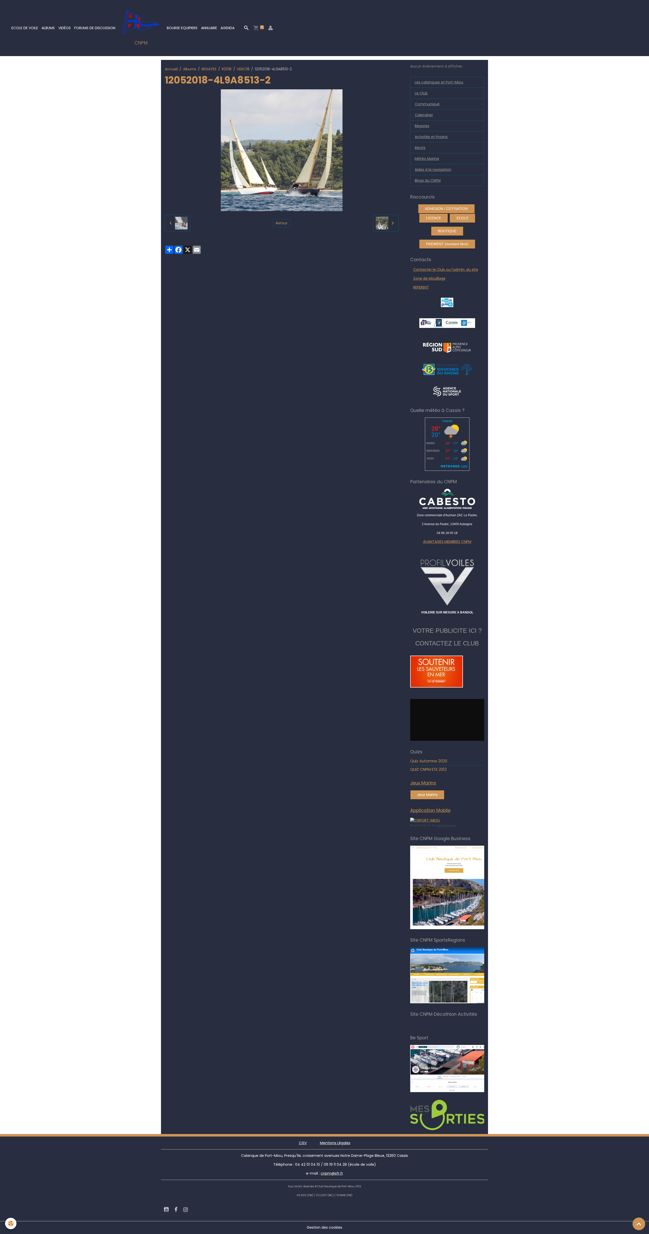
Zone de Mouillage (429, 278)
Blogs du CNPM (428, 180)
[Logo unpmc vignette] (447, 302)
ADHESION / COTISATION (446, 209)
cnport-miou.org (446, 825)
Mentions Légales (335, 1142)
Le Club (421, 93)
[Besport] (452, 1068)
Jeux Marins (427, 794)
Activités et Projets (431, 136)
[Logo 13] (447, 368)
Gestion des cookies (324, 1227)
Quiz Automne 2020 (428, 761)
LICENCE (433, 218)
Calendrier (424, 115)
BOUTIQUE (447, 231)
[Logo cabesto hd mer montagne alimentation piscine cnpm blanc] (447, 499)
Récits (420, 147)
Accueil (171, 69)
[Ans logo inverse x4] (447, 390)
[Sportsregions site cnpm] (454, 975)
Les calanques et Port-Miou (439, 82)
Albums (48, 27)
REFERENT (421, 287)
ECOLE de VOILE (24, 27)
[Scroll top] (639, 1224)
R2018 (226, 69)
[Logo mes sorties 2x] (454, 1114)
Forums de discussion (94, 27)
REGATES (209, 69)
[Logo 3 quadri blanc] (447, 346)
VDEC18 (243, 69)
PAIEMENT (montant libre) (447, 244)
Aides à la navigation (433, 169)
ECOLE (462, 218)
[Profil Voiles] (447, 581)
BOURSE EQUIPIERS (182, 27)
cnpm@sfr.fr (332, 1173)
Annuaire (209, 27)
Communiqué (427, 104)
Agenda (228, 27)
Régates (422, 125)
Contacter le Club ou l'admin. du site (445, 269)
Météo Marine (427, 158)
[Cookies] (10, 1223)
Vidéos (64, 27)
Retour (281, 223)
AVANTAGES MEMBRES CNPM (447, 541)
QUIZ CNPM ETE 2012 (428, 769)
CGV (303, 1142)
